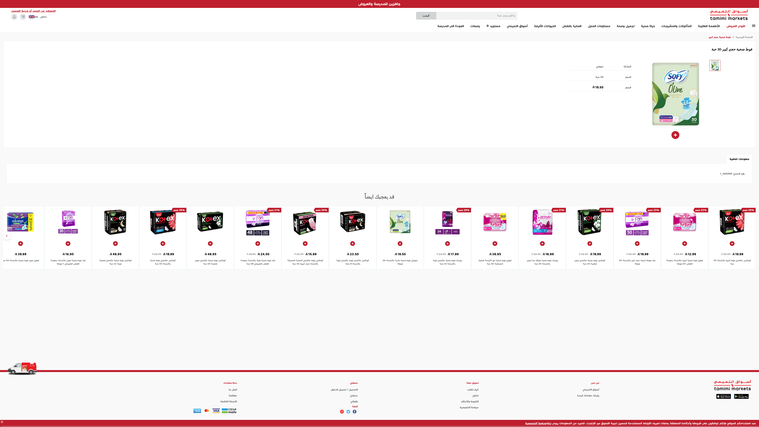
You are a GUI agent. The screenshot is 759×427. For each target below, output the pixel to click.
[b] (348, 411)
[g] (354, 411)
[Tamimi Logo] (729, 14)
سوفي (599, 66)
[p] (342, 411)
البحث (426, 15)
